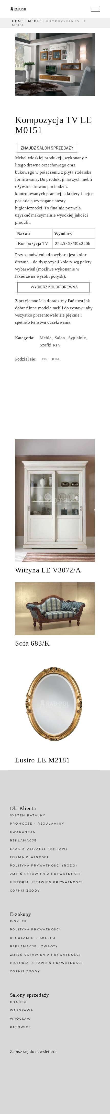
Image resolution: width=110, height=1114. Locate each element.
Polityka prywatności (35, 929)
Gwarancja (23, 832)
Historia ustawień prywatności (46, 882)
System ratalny (28, 815)
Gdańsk (18, 1002)
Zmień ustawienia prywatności (45, 874)
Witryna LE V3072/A (48, 570)
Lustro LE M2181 (42, 760)
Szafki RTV (50, 345)
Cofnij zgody (25, 890)
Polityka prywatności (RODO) (44, 865)
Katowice (20, 1027)
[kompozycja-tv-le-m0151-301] (55, 64)
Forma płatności (29, 857)
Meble (46, 337)
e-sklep (18, 921)
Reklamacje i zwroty (34, 946)
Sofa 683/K (32, 643)
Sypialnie (77, 337)
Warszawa (22, 1010)
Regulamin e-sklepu (33, 938)
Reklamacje (23, 840)
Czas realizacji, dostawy (39, 849)
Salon (60, 337)
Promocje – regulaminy (37, 823)
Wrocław (20, 1018)
